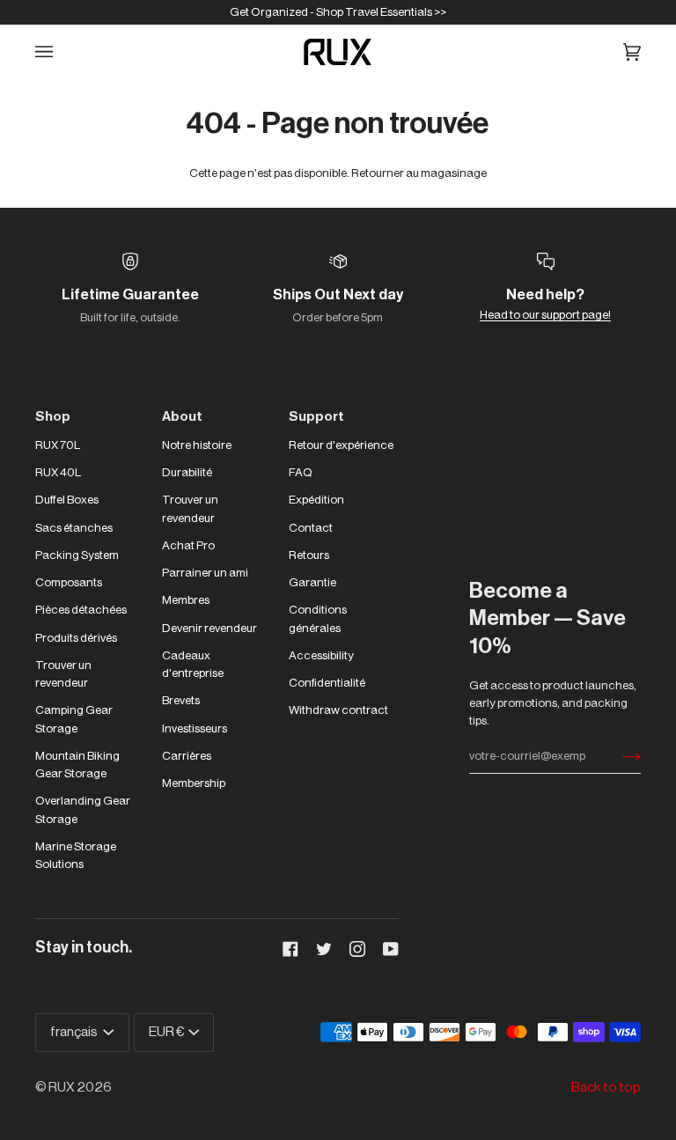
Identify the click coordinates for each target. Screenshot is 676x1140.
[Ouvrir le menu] (55, 52)
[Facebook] (290, 949)
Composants (68, 582)
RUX (61, 1087)
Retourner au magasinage (419, 173)
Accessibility (321, 655)
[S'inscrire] (617, 756)
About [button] (182, 416)
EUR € (167, 1032)
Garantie (312, 582)
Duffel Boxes (67, 499)
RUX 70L (57, 445)
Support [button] (316, 416)
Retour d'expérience (341, 445)
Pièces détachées (81, 609)
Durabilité (187, 472)
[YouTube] (391, 949)
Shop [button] (52, 416)
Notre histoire (196, 445)
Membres (185, 600)
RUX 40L (58, 472)
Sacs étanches (74, 527)
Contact (311, 527)
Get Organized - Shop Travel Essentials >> (338, 12)
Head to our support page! (545, 314)
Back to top (606, 1087)
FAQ (300, 472)
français (74, 1032)
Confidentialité (327, 682)
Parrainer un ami (205, 572)
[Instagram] (357, 949)
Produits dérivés (76, 638)
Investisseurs (194, 728)
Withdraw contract (338, 710)
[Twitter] (324, 949)
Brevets (181, 700)
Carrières (186, 755)
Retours (309, 555)
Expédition (316, 499)
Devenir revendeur (209, 628)
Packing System (77, 555)
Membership (193, 783)
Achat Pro (188, 545)
